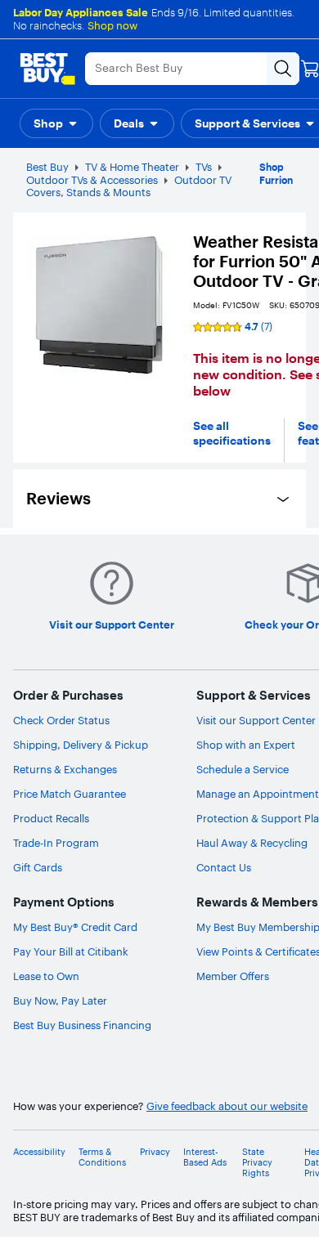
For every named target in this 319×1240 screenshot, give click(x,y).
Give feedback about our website (227, 1106)
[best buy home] (47, 68)
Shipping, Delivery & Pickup (80, 744)
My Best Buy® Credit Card (75, 926)
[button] (56, 123)
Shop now (112, 25)
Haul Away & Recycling (252, 842)
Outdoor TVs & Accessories (92, 179)
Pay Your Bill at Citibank (70, 951)
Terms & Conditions (102, 1157)
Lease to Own (46, 976)
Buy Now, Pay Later (60, 1000)
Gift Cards (37, 867)
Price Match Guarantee (69, 793)
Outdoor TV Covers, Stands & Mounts (128, 186)
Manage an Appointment (257, 793)
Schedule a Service (242, 769)
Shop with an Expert (245, 744)
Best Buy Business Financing (82, 1025)
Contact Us (223, 867)
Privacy (155, 1152)
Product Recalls (51, 818)
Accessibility (39, 1152)
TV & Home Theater (132, 166)
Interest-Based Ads (205, 1157)
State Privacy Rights (257, 1163)
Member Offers (232, 976)
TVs (203, 166)
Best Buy (47, 166)
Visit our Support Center (256, 720)
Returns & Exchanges (65, 769)
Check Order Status (61, 720)
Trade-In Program (56, 842)
